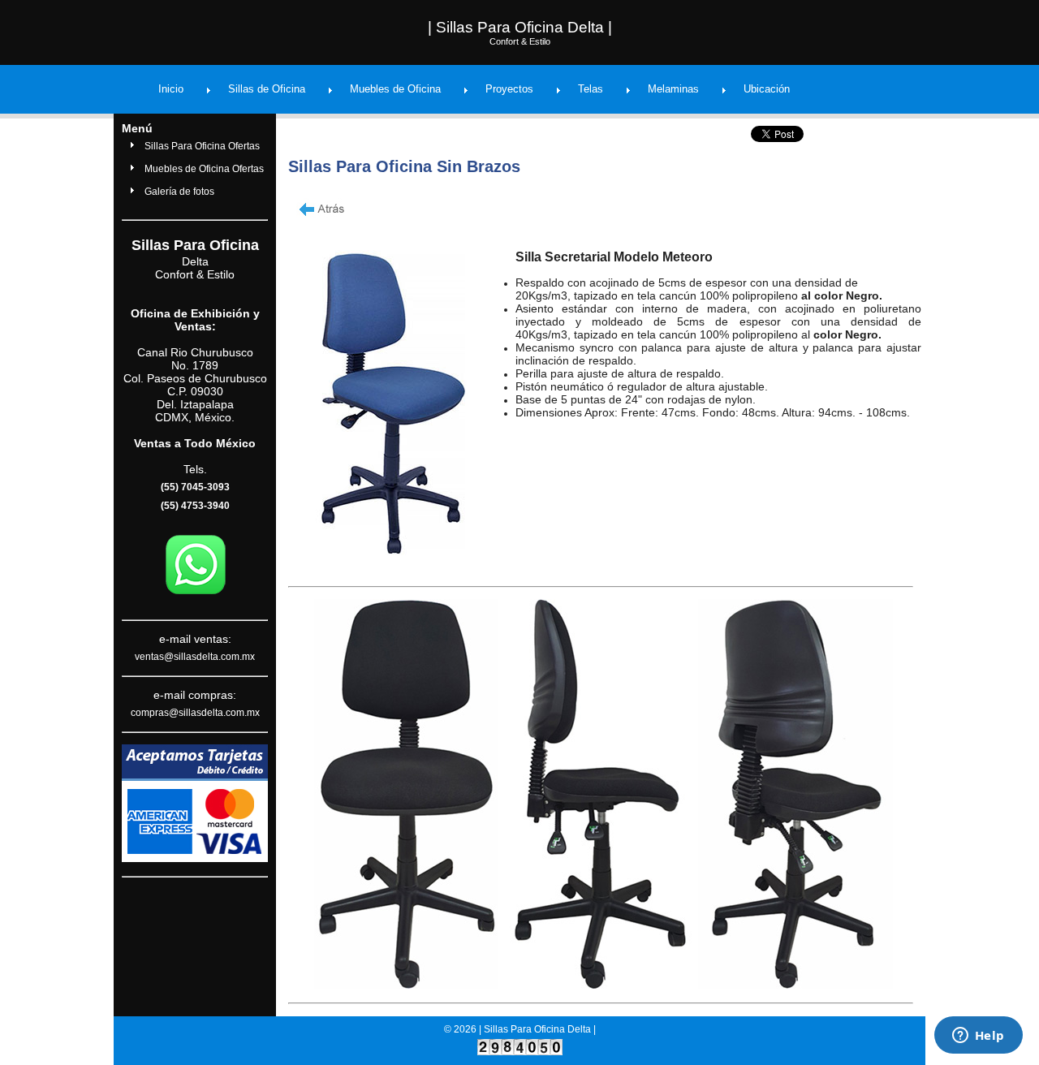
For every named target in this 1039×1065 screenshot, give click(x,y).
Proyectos (509, 89)
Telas (590, 89)
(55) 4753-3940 (195, 505)
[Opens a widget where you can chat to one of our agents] (978, 1036)
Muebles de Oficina (395, 89)
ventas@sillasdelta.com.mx (195, 656)
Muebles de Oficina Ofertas (204, 169)
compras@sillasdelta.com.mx (195, 712)
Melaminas (673, 89)
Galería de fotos (179, 191)
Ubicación (767, 89)
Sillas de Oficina (266, 89)
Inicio (170, 89)
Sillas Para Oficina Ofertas (202, 146)
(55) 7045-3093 (195, 487)
